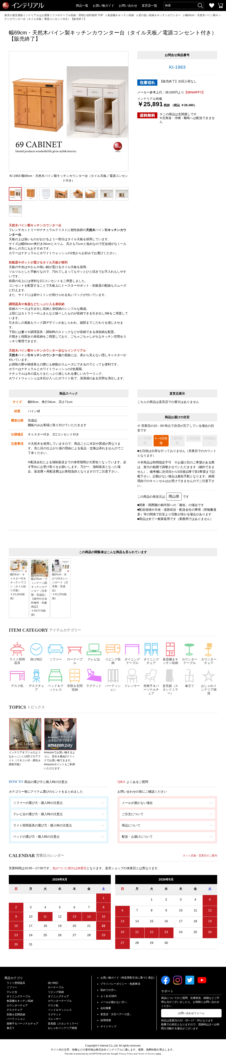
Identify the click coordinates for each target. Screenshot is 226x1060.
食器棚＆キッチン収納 (170, 661)
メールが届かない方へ (113, 1002)
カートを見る (220, 5)
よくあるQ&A (108, 996)
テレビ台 (94, 659)
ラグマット (94, 686)
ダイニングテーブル (132, 661)
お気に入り (211, 5)
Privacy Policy (126, 1053)
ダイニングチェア (151, 661)
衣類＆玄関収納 (75, 687)
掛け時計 (36, 659)
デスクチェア (36, 687)
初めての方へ (108, 990)
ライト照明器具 (17, 661)
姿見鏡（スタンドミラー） (170, 689)
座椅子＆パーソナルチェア (151, 689)
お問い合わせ (128, 5)
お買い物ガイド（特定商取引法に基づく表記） (128, 977)
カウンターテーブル (189, 661)
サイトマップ (108, 1026)
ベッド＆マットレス (55, 687)
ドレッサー (132, 686)
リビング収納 (113, 661)
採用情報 (105, 1020)
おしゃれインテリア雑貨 (209, 689)
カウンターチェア (209, 661)
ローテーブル (75, 661)
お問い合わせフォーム (191, 1013)
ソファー (55, 659)
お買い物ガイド (103, 5)
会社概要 (105, 1008)
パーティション (113, 687)
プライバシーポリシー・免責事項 (120, 983)
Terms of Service (146, 1053)
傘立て (189, 686)
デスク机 (17, 686)
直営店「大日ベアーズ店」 (116, 1014)
